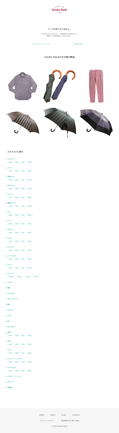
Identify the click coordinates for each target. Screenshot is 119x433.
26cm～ (20, 277)
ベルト (9, 315)
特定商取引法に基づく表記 (70, 420)
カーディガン (12, 367)
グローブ (10, 382)
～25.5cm (10, 277)
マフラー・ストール (14, 376)
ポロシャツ (11, 185)
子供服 (9, 387)
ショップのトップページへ (41, 44)
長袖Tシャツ (11, 203)
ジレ (8, 212)
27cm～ (28, 277)
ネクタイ (10, 310)
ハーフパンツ (12, 256)
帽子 (8, 288)
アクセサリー (12, 327)
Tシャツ (10, 194)
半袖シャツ (11, 176)
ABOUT (53, 415)
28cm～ (36, 277)
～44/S (9, 162)
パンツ (9, 238)
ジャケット (11, 159)
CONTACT (76, 415)
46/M (17, 162)
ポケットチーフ (12, 299)
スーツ (9, 264)
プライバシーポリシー (47, 420)
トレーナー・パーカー (15, 359)
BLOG (64, 415)
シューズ (10, 273)
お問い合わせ (78, 44)
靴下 (8, 304)
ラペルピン (11, 293)
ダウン (9, 341)
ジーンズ (10, 247)
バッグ (9, 282)
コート (9, 350)
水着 (8, 332)
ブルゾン (10, 229)
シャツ (9, 168)
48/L (23, 162)
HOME (41, 415)
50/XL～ (30, 162)
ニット (9, 220)
